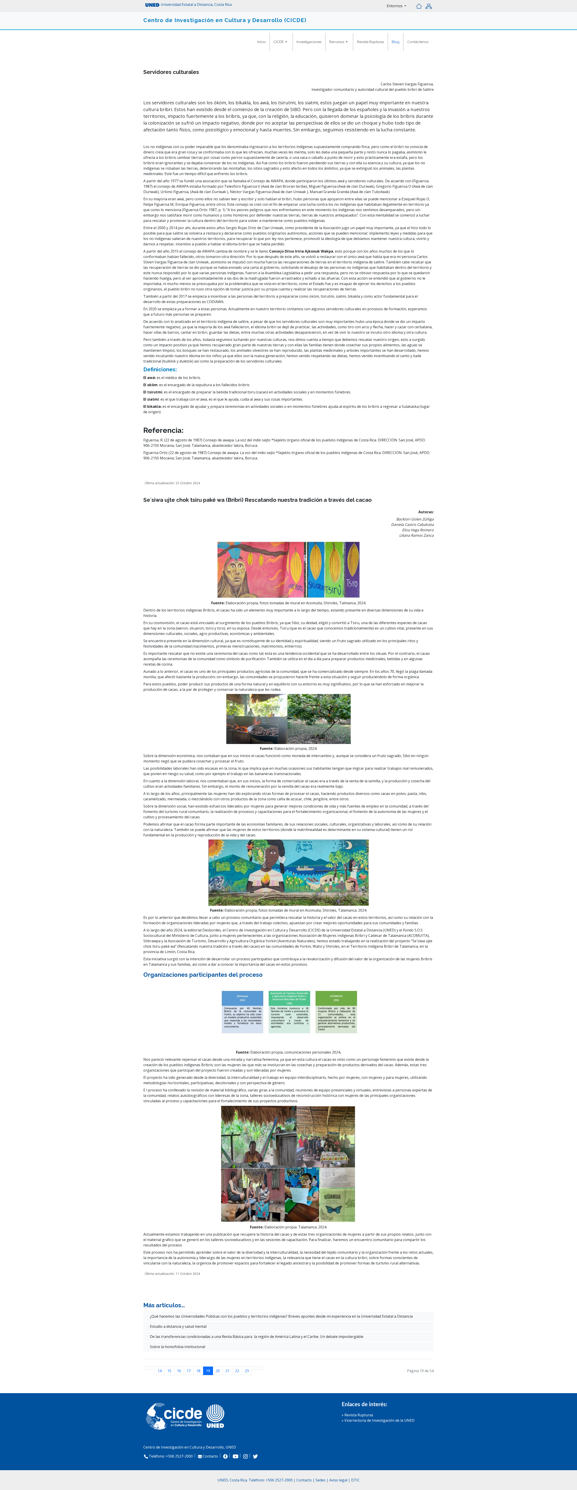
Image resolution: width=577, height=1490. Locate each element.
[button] (281, 42)
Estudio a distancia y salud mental (177, 1326)
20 (218, 1370)
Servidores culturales (171, 72)
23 (247, 1370)
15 (169, 1370)
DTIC (355, 1480)
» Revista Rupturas (357, 1414)
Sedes (321, 1480)
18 (198, 1370)
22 (237, 1370)
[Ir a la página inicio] (146, 1368)
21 (227, 1370)
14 (160, 1370)
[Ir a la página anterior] (152, 1368)
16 (179, 1370)
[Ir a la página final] (260, 1368)
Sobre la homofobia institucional (177, 1346)
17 (189, 1370)
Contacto (210, 1456)
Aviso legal (338, 1480)
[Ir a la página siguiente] (254, 1368)
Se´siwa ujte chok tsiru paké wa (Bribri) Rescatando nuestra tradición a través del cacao (257, 500)
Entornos (395, 5)
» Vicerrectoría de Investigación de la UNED (378, 1420)
